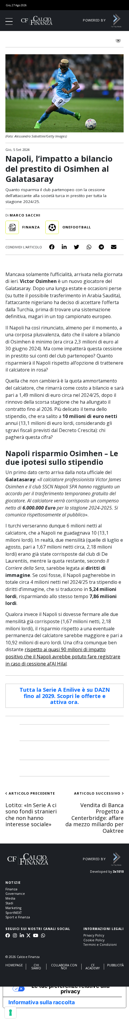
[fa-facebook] (7, 936)
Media (10, 898)
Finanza (11, 889)
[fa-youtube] (35, 936)
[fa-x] (28, 936)
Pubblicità (115, 965)
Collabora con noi (64, 966)
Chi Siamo (36, 966)
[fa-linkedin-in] (22, 936)
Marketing (13, 908)
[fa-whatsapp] (43, 936)
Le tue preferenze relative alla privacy (71, 988)
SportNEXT (13, 913)
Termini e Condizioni (100, 944)
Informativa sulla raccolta (41, 1002)
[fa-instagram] (15, 936)
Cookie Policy (93, 940)
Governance (15, 894)
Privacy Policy (93, 935)
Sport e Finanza (17, 917)
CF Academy (93, 966)
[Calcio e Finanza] (37, 20)
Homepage (14, 965)
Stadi (9, 903)
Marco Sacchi (25, 215)
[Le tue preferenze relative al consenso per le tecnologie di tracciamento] (10, 1012)
